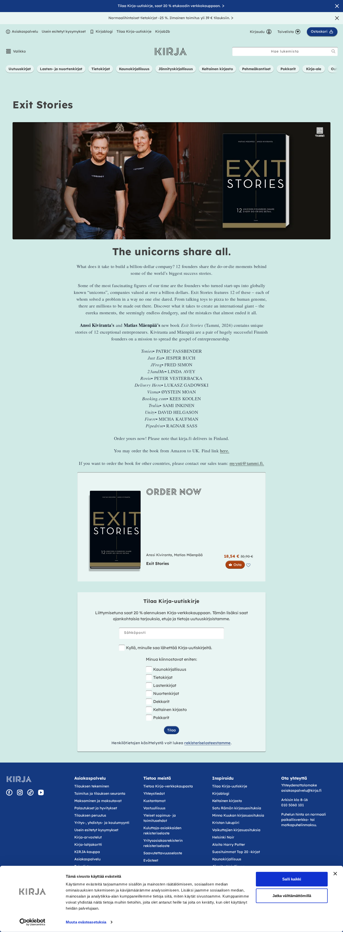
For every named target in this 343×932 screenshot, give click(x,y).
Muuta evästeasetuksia (86, 922)
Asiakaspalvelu (25, 31)
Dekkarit (161, 701)
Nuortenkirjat (166, 693)
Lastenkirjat (164, 685)
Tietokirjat (163, 677)
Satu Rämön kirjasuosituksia (236, 808)
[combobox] (285, 51)
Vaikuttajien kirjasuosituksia (236, 830)
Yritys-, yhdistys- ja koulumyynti (101, 822)
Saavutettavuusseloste (162, 853)
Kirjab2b (162, 31)
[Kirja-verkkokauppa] (19, 779)
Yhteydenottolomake (299, 785)
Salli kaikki (291, 879)
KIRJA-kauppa (87, 852)
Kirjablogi (104, 31)
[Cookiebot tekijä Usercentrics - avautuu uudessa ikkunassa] (32, 922)
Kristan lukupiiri (225, 822)
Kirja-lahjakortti (88, 844)
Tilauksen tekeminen (91, 786)
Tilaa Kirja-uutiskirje (134, 31)
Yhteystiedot (154, 793)
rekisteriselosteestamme (207, 742)
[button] (15, 51)
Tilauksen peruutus (90, 815)
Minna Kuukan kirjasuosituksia (238, 815)
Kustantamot (154, 800)
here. (224, 451)
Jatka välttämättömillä (291, 895)
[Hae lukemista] (333, 51)
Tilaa (171, 730)
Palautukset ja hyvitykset (95, 808)
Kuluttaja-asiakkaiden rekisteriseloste (162, 830)
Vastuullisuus (154, 808)
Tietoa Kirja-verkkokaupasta (168, 786)
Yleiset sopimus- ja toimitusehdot (159, 818)
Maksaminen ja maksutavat (98, 800)
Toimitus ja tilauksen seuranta (99, 793)
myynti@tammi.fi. (247, 463)
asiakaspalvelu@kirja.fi (301, 790)
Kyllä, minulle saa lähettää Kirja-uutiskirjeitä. (169, 647)
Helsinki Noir (223, 837)
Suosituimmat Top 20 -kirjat (236, 852)
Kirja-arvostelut (88, 837)
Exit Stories (157, 563)
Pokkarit (161, 717)
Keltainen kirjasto (170, 709)
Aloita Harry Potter (228, 844)
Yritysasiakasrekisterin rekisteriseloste (163, 843)
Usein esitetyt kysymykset (64, 31)
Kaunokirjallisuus (169, 669)
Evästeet (150, 860)
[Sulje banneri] (335, 873)
